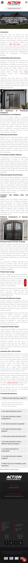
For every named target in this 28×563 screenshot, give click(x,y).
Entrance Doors (5, 526)
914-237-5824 (15, 487)
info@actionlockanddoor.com (16, 496)
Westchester (20, 535)
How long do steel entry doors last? (14, 436)
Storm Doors (18, 526)
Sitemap (20, 538)
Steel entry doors (14, 469)
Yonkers (7, 536)
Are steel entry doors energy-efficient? (11, 430)
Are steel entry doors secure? (12, 411)
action (8, 469)
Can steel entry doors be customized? (10, 450)
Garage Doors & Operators (5, 528)
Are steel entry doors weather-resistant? (11, 457)
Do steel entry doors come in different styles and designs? (11, 443)
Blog (17, 530)
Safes (3, 530)
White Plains (20, 536)
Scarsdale (6, 535)
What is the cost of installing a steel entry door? (13, 465)
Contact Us (6, 538)
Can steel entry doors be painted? (13, 424)
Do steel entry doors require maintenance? (11, 418)
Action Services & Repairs (6, 523)
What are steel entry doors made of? (14, 398)
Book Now (25, 283)
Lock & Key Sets (19, 524)
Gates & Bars (19, 529)
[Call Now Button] (24, 560)
